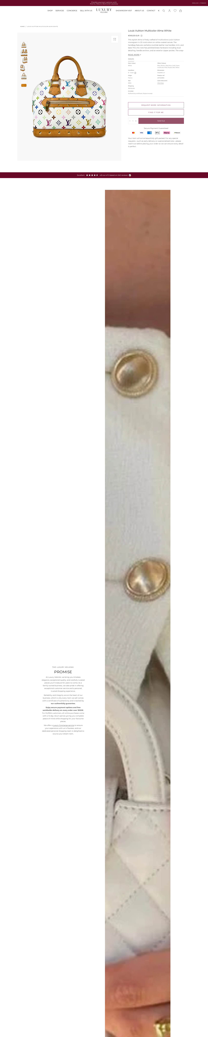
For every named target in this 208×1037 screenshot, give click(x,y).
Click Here (160, 83)
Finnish (203, 3)
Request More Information (156, 105)
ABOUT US (139, 11)
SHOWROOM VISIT (124, 11)
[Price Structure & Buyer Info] (141, 35)
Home (22, 26)
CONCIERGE (72, 11)
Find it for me (156, 112)
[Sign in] (169, 10)
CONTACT (151, 11)
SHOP (50, 11)
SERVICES (59, 11)
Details (131, 59)
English (195, 3)
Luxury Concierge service (63, 725)
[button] (158, 11)
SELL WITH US (86, 11)
